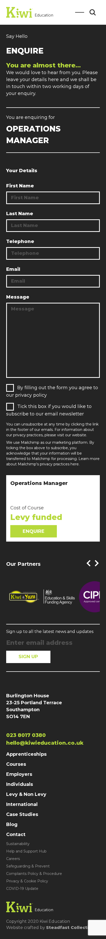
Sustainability (18, 843)
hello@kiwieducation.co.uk (44, 743)
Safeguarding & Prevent (28, 866)
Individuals (19, 784)
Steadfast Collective (70, 927)
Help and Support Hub (26, 851)
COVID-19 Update (22, 888)
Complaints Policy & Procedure (34, 873)
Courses (16, 764)
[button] (88, 563)
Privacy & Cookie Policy (27, 881)
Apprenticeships (26, 754)
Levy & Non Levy (26, 794)
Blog (11, 824)
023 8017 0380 (26, 735)
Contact (15, 834)
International (22, 804)
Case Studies (22, 814)
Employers (19, 774)
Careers (13, 858)
